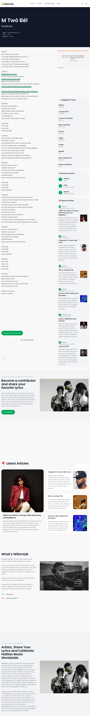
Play (58, 3)
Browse (39, 3)
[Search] (82, 3)
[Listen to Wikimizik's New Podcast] (83, 325)
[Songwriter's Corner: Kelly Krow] (83, 247)
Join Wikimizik (8, 412)
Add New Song (49, 3)
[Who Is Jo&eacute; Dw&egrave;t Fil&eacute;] (83, 274)
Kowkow (6, 26)
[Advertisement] (27, 313)
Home (32, 3)
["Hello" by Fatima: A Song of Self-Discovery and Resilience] (83, 218)
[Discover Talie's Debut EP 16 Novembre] (83, 298)
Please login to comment (12, 333)
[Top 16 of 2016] (83, 352)
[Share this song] (3, 358)
